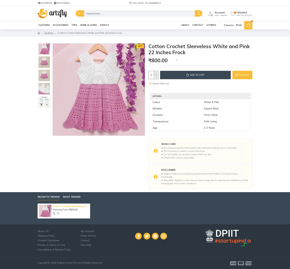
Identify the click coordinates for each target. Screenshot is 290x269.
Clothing (48, 32)
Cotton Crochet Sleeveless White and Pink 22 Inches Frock (71, 206)
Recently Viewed (49, 196)
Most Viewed (72, 196)
